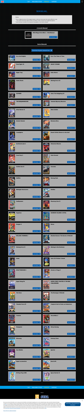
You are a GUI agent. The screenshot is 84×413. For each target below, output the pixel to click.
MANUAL (46, 1)
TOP (28, 1)
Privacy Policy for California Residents (9, 410)
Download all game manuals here (41, 50)
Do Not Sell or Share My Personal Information (12, 408)
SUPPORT (54, 1)
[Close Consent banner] (82, 400)
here (6, 404)
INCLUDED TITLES (37, 1)
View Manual (53, 37)
